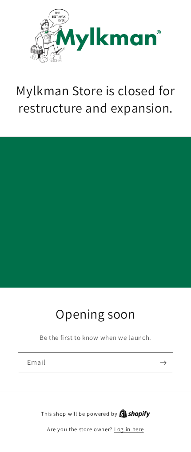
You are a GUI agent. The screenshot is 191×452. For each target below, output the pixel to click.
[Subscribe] (163, 362)
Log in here (129, 429)
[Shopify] (134, 413)
